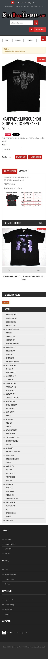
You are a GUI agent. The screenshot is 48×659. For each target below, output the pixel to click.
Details (38, 270)
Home (6, 40)
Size (3, 145)
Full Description (10, 171)
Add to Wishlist (24, 270)
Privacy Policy (9, 579)
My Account (9, 6)
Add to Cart (9, 270)
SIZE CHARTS (23, 171)
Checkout (34, 6)
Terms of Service (10, 574)
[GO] (36, 22)
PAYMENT (8, 549)
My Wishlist (18, 6)
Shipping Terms (10, 544)
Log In (41, 6)
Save (8, 134)
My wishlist (8, 609)
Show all (18, 40)
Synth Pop (31, 40)
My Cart (26, 6)
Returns (7, 554)
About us (8, 539)
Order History (9, 605)
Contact (7, 584)
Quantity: (4, 157)
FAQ (6, 570)
